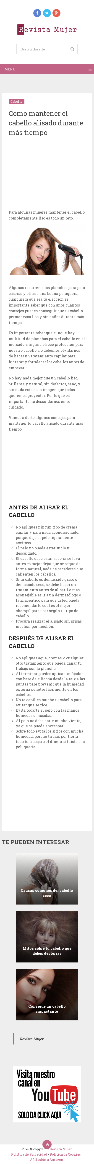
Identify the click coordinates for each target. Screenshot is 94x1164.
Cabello (16, 101)
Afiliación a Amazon (46, 1159)
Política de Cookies (65, 1154)
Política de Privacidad (29, 1154)
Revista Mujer (61, 1149)
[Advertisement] (47, 174)
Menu (10, 69)
